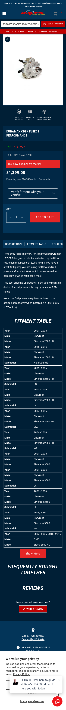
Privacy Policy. (21, 674)
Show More (33, 553)
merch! (37, 164)
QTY (8, 209)
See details (44, 179)
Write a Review (36, 609)
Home (8, 31)
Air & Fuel (19, 31)
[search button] (37, 24)
